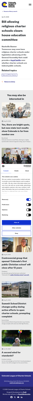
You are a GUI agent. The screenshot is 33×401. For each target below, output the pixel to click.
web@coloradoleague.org (17, 383)
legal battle (16, 60)
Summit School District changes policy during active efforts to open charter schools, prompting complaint (16, 310)
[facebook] (11, 397)
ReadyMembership (24, 394)
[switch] (28, 204)
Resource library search (10, 11)
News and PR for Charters (9, 75)
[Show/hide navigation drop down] (30, 4)
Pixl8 (24, 392)
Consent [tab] (5, 171)
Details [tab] (16, 171)
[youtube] (18, 397)
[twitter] (15, 397)
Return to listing (9, 81)
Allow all (16, 222)
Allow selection (16, 228)
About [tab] (27, 171)
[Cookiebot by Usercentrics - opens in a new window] (23, 166)
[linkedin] (21, 397)
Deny (16, 233)
